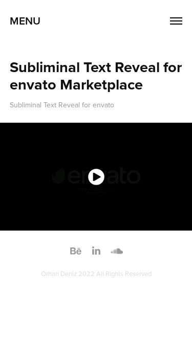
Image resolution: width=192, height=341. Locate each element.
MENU (25, 20)
